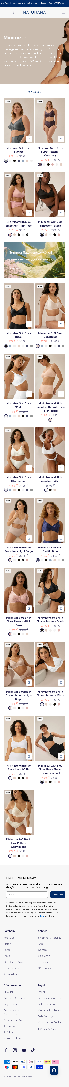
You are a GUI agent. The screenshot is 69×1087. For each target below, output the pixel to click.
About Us (9, 937)
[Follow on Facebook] (6, 1050)
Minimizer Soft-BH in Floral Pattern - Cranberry (50, 152)
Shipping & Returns (49, 937)
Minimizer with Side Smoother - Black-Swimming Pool (50, 769)
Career (8, 950)
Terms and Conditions (51, 998)
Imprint (42, 992)
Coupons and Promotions (12, 1012)
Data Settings (46, 1016)
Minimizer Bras (12, 1038)
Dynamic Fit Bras (14, 1020)
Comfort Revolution (15, 998)
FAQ (40, 944)
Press (7, 956)
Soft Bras (9, 1032)
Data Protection (47, 1004)
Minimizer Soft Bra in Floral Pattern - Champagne (18, 843)
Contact (42, 950)
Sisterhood (10, 1026)
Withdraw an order (49, 968)
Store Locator (12, 968)
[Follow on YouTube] (24, 1050)
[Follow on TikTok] (33, 1050)
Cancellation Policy (49, 1010)
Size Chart (44, 956)
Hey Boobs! (11, 1004)
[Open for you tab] (54, 1070)
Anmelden (58, 895)
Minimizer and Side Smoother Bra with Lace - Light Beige (50, 407)
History (8, 944)
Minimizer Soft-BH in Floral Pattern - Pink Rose (18, 621)
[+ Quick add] (29, 139)
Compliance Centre (49, 1022)
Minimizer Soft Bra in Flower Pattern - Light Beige (18, 695)
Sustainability (11, 974)
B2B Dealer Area (13, 962)
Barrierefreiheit (47, 1028)
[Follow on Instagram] (15, 1050)
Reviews (43, 962)
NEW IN (8, 992)
